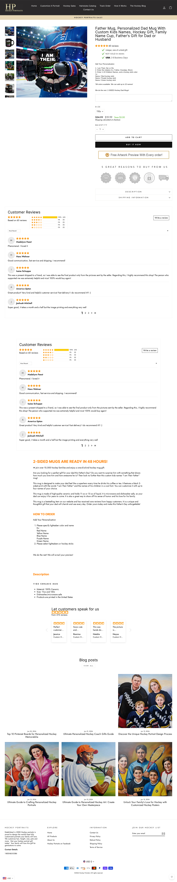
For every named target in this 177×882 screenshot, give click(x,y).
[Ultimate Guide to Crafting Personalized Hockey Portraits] (32, 769)
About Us (51, 840)
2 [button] (85, 313)
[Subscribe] (163, 833)
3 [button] (88, 313)
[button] (102, 45)
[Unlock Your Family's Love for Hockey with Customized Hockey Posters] (145, 769)
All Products (52, 836)
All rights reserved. (97, 873)
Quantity (101, 125)
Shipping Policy (96, 843)
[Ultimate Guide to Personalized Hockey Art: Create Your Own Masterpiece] (89, 769)
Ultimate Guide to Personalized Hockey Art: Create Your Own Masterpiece (88, 803)
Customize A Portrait (50, 6)
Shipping (98, 120)
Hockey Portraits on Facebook (58, 843)
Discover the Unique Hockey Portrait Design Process (145, 734)
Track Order (105, 6)
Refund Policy (95, 840)
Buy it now (133, 144)
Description (133, 192)
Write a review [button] (161, 217)
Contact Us (88, 9)
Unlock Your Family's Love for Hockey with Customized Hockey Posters (145, 803)
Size (98, 107)
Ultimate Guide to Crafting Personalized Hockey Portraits (31, 803)
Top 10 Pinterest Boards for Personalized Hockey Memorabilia (31, 735)
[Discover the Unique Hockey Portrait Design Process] (145, 701)
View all (88, 666)
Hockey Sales (69, 6)
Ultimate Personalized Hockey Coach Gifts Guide (88, 734)
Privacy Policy (95, 836)
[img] (22, 238)
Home (34, 6)
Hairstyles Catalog (87, 6)
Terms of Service (96, 847)
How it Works (120, 6)
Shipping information (134, 197)
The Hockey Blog (138, 6)
